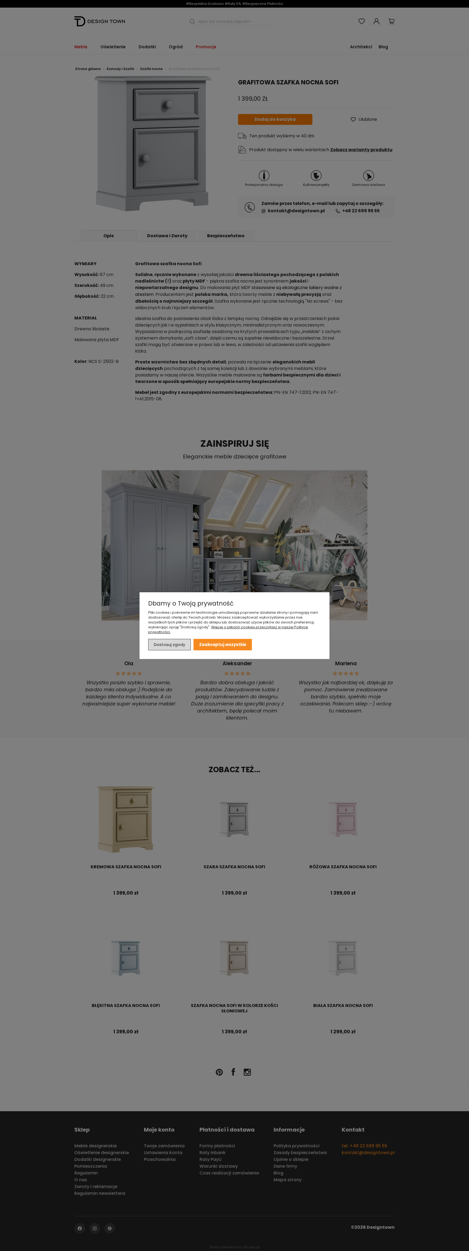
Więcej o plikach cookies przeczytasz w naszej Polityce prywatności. (228, 629)
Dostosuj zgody (169, 644)
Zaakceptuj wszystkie (222, 644)
